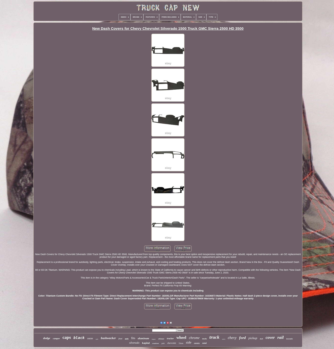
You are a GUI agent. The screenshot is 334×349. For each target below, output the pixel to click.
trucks (204, 339)
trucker (170, 338)
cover (270, 337)
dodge (46, 338)
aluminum (143, 338)
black (79, 338)
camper (56, 338)
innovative (289, 339)
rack (97, 339)
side (188, 342)
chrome (194, 338)
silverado (134, 342)
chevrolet (171, 343)
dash (261, 339)
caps (66, 337)
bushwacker (108, 338)
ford (242, 338)
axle (127, 339)
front (120, 339)
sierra (223, 339)
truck (214, 337)
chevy (232, 337)
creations (155, 343)
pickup (252, 338)
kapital (146, 343)
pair (163, 343)
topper (154, 339)
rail (280, 337)
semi (204, 343)
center (90, 338)
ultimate (161, 339)
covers (197, 343)
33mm (181, 343)
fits (133, 338)
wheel (181, 337)
